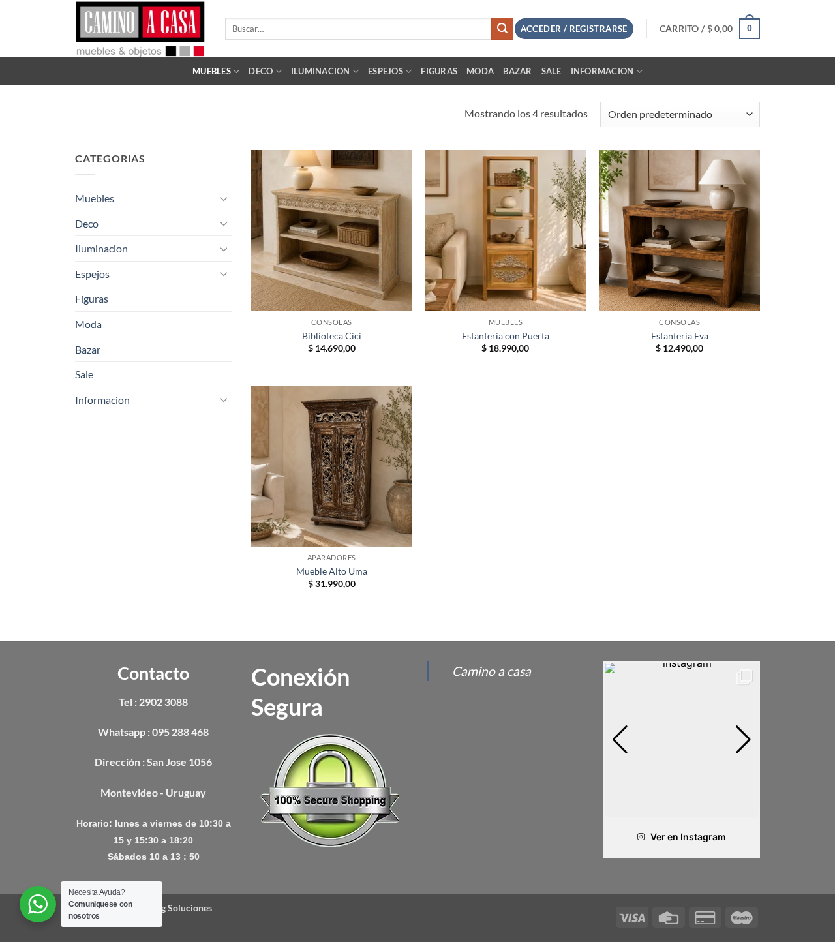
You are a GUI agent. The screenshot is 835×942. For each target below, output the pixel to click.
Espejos (385, 71)
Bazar (517, 71)
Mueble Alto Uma (331, 571)
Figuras (439, 71)
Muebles (211, 71)
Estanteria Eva (679, 335)
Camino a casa (491, 670)
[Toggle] (224, 198)
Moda (480, 71)
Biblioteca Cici (331, 335)
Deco (261, 71)
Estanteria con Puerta (505, 335)
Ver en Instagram (688, 836)
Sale (551, 71)
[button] (710, 28)
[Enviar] (502, 29)
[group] (682, 740)
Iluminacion (320, 71)
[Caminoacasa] (140, 28)
